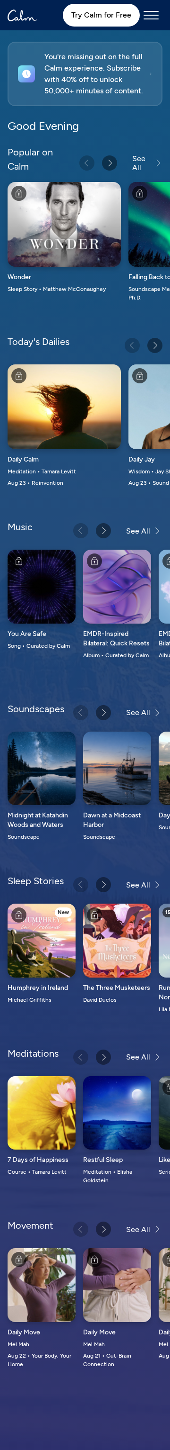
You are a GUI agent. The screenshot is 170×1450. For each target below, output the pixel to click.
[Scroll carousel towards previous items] (86, 163)
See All (138, 163)
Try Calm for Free (101, 14)
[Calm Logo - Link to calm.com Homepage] (22, 15)
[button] (85, 74)
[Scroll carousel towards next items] (109, 163)
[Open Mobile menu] (151, 15)
